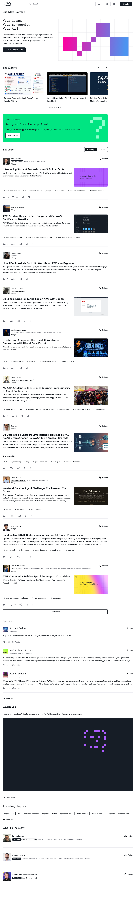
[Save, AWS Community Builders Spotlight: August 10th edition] (27, 605)
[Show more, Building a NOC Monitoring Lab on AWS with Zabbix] (31, 321)
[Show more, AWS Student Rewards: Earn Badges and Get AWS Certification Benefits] (33, 244)
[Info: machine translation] (13, 456)
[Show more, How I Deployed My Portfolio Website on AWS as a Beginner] (33, 279)
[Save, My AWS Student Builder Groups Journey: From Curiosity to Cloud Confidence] (28, 416)
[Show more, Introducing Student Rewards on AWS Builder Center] (35, 197)
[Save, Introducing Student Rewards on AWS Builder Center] (29, 197)
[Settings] (107, 4)
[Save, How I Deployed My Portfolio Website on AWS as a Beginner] (27, 279)
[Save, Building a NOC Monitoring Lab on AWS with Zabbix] (25, 321)
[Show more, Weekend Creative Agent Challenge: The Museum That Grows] (32, 516)
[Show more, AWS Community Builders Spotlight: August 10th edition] (33, 604)
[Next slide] (106, 67)
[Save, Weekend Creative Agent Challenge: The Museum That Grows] (26, 516)
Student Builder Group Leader (22, 380)
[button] (92, 4)
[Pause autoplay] (102, 67)
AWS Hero (16, 839)
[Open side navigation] (131, 12)
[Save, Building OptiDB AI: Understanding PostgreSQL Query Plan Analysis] (25, 557)
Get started (13, 135)
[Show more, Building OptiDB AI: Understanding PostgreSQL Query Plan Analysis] (31, 556)
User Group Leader (29, 839)
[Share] (23, 197)
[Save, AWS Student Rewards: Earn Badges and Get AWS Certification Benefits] (27, 244)
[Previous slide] (98, 67)
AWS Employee (17, 162)
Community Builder (18, 291)
